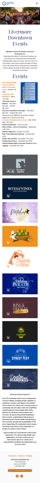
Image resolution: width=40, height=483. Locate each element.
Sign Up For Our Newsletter (19, 470)
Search (21, 456)
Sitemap (29, 456)
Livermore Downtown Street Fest (14, 120)
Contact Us (12, 456)
